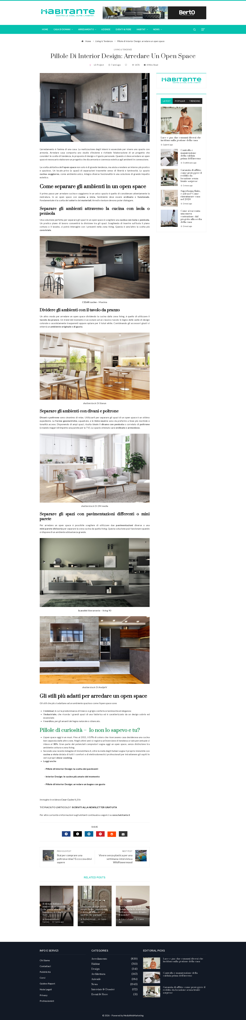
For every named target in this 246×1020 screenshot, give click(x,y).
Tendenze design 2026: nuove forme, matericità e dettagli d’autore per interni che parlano (94, 910)
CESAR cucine (89, 302)
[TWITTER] (77, 834)
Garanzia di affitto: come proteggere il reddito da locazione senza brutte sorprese (191, 176)
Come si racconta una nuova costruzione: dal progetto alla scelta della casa (191, 217)
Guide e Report (47, 983)
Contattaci (45, 966)
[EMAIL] (123, 834)
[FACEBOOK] (66, 834)
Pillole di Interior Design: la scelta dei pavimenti (72, 768)
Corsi (42, 977)
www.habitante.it (121, 815)
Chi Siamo (45, 960)
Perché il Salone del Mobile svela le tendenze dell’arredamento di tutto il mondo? (132, 910)
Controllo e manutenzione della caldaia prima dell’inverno (191, 154)
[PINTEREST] (100, 834)
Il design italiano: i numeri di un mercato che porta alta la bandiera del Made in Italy (54, 909)
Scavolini (82, 610)
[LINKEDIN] (89, 834)
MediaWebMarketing (134, 1015)
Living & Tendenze (123, 50)
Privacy (44, 995)
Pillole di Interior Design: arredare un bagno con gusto (75, 784)
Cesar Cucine (67, 799)
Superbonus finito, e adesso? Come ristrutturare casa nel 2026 (190, 195)
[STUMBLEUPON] (111, 834)
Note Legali (46, 989)
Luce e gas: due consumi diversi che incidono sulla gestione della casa (181, 139)
